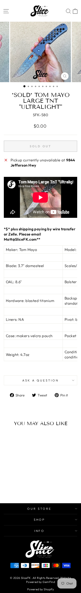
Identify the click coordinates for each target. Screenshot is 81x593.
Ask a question (40, 380)
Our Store (39, 508)
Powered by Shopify (40, 589)
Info (39, 531)
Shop (39, 519)
